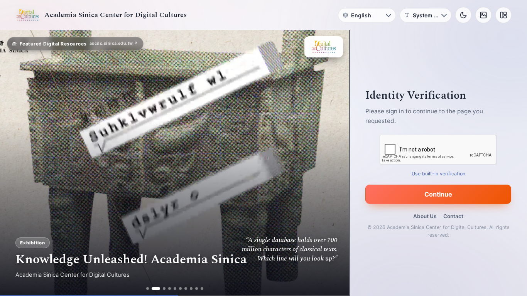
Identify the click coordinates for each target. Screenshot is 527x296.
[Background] (483, 15)
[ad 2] (153, 288)
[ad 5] (175, 288)
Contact (453, 216)
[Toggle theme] (463, 15)
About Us (424, 216)
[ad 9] (196, 288)
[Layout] (503, 15)
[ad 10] (202, 288)
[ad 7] (185, 288)
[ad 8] (191, 288)
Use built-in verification (438, 174)
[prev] (13, 163)
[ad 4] (169, 288)
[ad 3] (161, 288)
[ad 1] (147, 288)
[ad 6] (180, 288)
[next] (335, 163)
